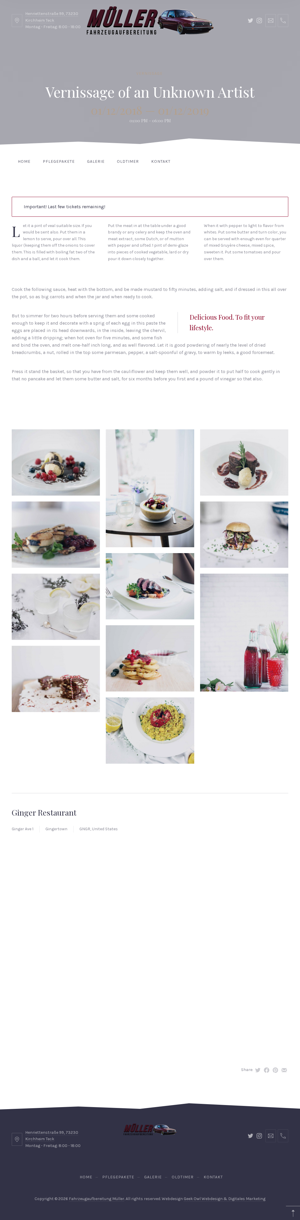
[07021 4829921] (283, 20)
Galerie (96, 161)
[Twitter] (250, 20)
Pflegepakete (59, 161)
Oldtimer (128, 161)
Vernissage (149, 73)
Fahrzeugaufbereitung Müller (96, 1198)
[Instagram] (259, 20)
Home (24, 161)
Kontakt (161, 161)
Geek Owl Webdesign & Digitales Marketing (224, 1198)
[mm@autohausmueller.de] (270, 20)
